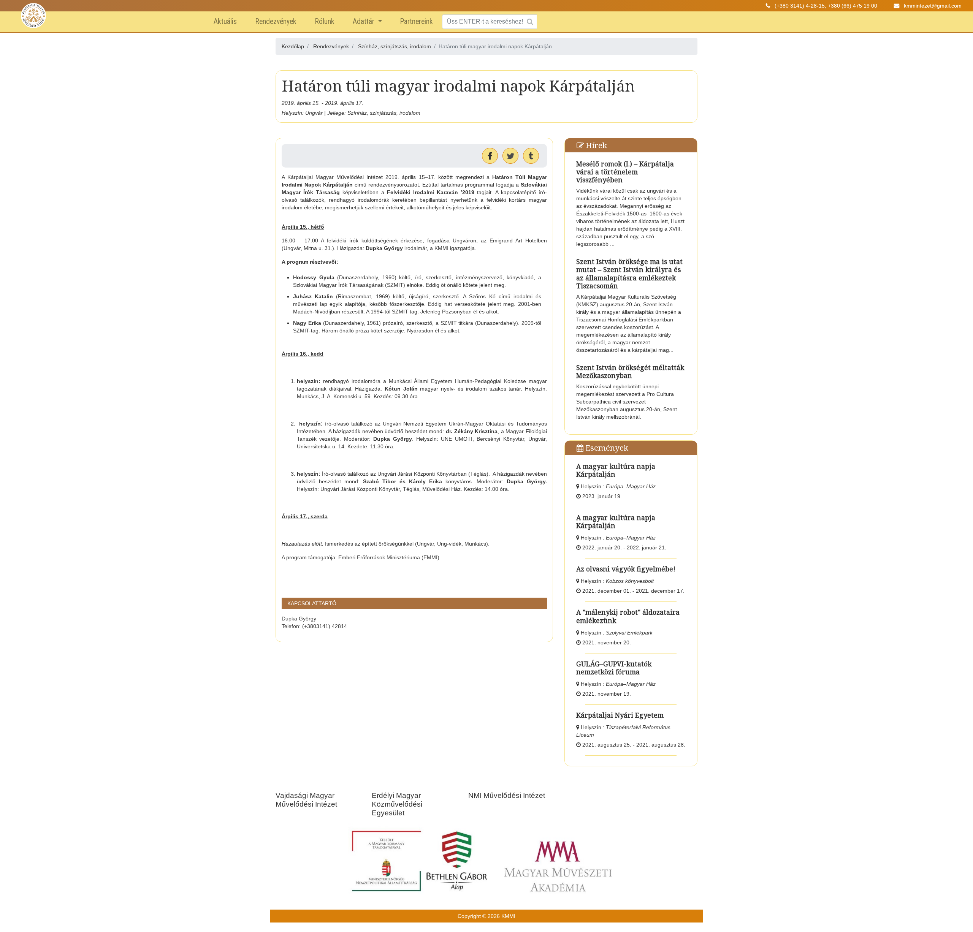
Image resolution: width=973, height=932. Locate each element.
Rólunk (324, 21)
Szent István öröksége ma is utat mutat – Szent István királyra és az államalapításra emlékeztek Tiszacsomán (629, 273)
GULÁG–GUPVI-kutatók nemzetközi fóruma (613, 667)
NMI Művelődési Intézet (506, 795)
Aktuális (225, 21)
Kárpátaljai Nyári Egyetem (620, 715)
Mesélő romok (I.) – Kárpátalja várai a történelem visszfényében (625, 171)
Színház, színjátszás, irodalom (394, 46)
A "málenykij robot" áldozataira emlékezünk (628, 616)
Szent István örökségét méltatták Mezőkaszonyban (630, 371)
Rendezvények (275, 21)
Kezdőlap (293, 46)
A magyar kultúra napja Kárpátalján (615, 470)
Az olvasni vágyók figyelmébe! (625, 568)
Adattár (364, 21)
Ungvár (314, 113)
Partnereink (416, 21)
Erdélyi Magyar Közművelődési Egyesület (397, 804)
